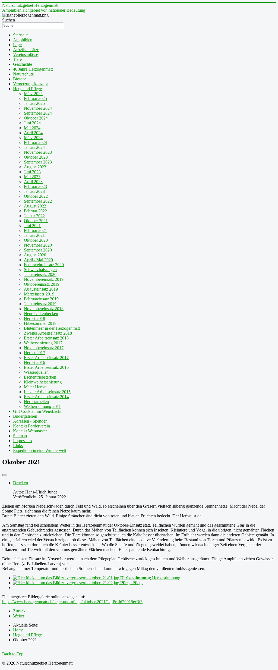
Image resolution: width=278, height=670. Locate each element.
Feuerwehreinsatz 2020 (44, 264)
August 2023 (35, 167)
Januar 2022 (34, 215)
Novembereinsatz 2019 (44, 279)
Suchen (8, 20)
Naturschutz (23, 74)
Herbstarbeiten (36, 401)
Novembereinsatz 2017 (44, 347)
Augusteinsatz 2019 (41, 289)
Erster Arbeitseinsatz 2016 (46, 367)
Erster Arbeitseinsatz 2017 (46, 357)
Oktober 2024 (36, 118)
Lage (17, 44)
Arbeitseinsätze (26, 49)
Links (18, 445)
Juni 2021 (32, 225)
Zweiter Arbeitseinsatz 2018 (48, 333)
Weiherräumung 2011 (42, 406)
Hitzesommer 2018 (40, 323)
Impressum (22, 440)
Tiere (17, 59)
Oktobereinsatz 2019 (41, 284)
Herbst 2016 (34, 362)
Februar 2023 (35, 186)
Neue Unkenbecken (41, 313)
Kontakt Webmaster (30, 431)
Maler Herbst (35, 387)
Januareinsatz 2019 (40, 303)
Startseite (21, 35)
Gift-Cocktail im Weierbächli (37, 411)
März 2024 (33, 137)
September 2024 (38, 113)
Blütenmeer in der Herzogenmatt (52, 328)
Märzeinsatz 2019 (39, 294)
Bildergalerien (25, 416)
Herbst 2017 (34, 352)
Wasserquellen (36, 372)
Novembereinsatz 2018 (44, 308)
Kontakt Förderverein (31, 426)
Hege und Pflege (27, 88)
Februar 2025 (35, 98)
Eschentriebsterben (40, 377)
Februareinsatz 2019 (41, 299)
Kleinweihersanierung (43, 382)
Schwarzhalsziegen (40, 269)
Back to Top (12, 654)
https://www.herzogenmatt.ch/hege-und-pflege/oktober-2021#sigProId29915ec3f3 (72, 601)
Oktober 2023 (36, 157)
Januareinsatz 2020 (40, 274)
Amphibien (22, 39)
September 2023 (38, 162)
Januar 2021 (34, 235)
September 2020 (38, 250)
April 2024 (33, 132)
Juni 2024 (32, 123)
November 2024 (38, 108)
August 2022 (35, 206)
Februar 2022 (35, 211)
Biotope (20, 79)
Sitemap (20, 435)
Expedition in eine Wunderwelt (39, 450)
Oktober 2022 (36, 196)
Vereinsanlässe (25, 54)
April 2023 (33, 181)
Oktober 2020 (36, 240)
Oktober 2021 (36, 220)
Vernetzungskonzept (30, 83)
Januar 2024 (34, 147)
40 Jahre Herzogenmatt (33, 69)
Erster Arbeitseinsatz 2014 (46, 396)
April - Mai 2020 (38, 259)
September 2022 (38, 201)
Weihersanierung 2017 (43, 343)
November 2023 (38, 152)
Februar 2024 (35, 142)
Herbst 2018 (34, 318)
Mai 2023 (32, 176)
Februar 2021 (35, 230)
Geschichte (22, 64)
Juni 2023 (32, 171)
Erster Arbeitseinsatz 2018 (46, 338)
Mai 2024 (32, 127)
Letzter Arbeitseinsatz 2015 (47, 391)
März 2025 (33, 93)
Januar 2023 (34, 191)
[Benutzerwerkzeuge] (4, 475)
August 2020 (35, 255)
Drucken (20, 482)
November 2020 (38, 245)
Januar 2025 (34, 103)
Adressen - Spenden (30, 421)
